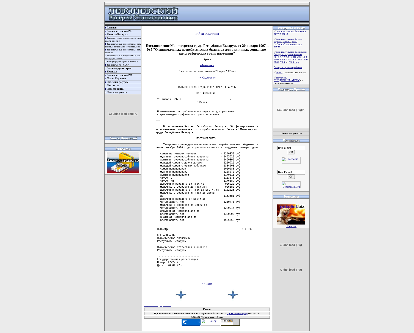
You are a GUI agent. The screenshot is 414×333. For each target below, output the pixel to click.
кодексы (278, 41)
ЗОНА (279, 72)
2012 (282, 57)
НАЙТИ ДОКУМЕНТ (207, 33)
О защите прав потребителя (288, 67)
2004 (293, 59)
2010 (293, 57)
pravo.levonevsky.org (237, 313)
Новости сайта (115, 88)
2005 (288, 59)
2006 (282, 59)
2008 (305, 57)
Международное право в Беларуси (122, 61)
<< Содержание (207, 77)
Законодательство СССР (118, 65)
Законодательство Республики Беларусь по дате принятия (290, 53)
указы (294, 41)
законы (286, 41)
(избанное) (279, 44)
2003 (299, 59)
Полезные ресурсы (117, 81)
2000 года (294, 62)
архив (277, 46)
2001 (276, 62)
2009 (299, 57)
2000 (282, 62)
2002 (305, 59)
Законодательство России (289, 39)
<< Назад (207, 283)
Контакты (113, 85)
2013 (276, 57)
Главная (112, 27)
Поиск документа (117, 92)
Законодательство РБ (119, 31)
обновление (207, 65)
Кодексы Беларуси (117, 34)
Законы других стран (119, 68)
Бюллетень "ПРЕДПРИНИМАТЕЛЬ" (287, 79)
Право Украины (116, 78)
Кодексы (112, 71)
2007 (276, 59)
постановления (294, 44)
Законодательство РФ (119, 75)
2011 (288, 57)
